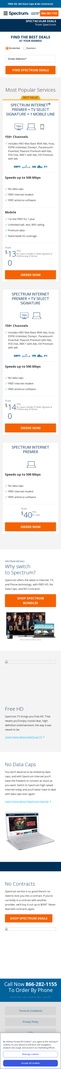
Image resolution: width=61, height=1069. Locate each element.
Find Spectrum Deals (30, 70)
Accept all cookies (30, 1063)
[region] (30, 1051)
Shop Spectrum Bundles (30, 600)
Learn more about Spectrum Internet (27, 801)
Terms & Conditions (30, 1011)
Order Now (31, 275)
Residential (14, 48)
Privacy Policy (30, 1021)
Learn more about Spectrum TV (23, 737)
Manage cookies (30, 1054)
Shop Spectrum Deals (28, 918)
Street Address (17, 59)
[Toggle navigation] (6, 13)
